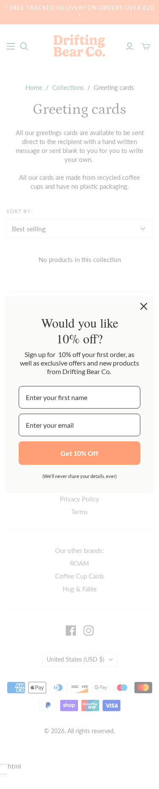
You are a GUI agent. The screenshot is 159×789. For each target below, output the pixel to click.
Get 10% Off (79, 453)
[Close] (144, 306)
